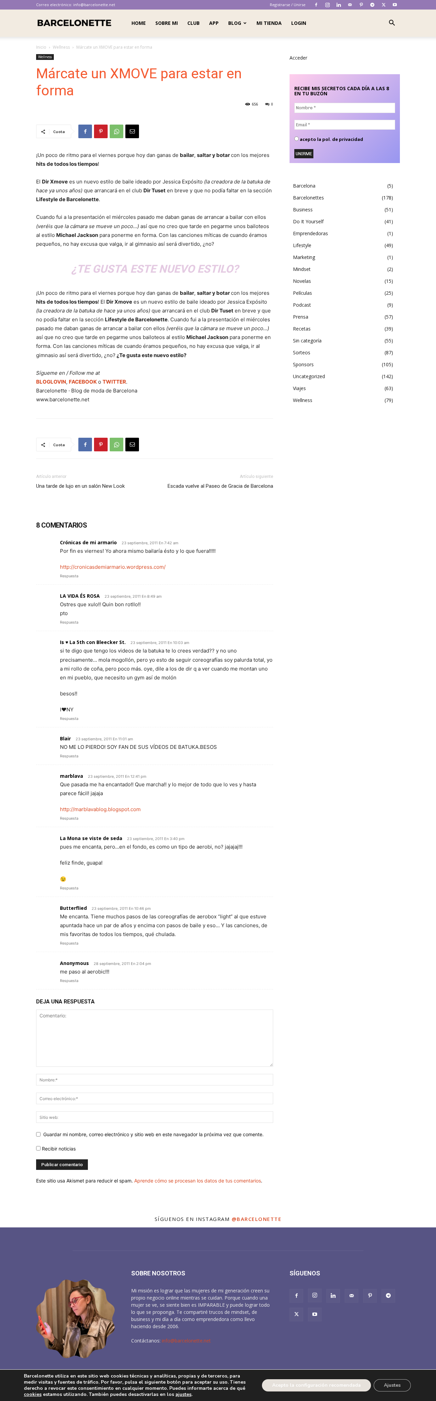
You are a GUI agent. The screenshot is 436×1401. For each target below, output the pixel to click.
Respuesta (69, 576)
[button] (392, 23)
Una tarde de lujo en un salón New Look (80, 486)
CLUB (193, 23)
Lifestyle (302, 245)
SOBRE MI (166, 23)
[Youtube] (395, 5)
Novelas (302, 281)
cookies (33, 1394)
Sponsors (303, 364)
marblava (71, 776)
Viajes (299, 388)
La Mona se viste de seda (91, 838)
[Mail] (350, 5)
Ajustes (392, 1385)
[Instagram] (327, 5)
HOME (138, 23)
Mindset (302, 269)
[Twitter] (383, 5)
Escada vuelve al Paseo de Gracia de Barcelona (220, 486)
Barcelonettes (308, 197)
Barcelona (304, 185)
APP (214, 23)
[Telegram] (372, 5)
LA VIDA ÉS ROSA (80, 596)
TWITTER (114, 382)
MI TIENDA (269, 23)
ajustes (183, 1394)
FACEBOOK (83, 382)
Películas (302, 293)
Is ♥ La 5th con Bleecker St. (93, 642)
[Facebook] (316, 5)
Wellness (61, 47)
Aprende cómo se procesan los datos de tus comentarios (197, 1180)
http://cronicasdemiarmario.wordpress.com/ (113, 567)
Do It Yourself (308, 221)
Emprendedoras (310, 233)
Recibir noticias (58, 1149)
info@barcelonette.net (94, 4)
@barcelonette (257, 1218)
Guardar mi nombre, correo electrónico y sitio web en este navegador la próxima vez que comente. (153, 1134)
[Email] (132, 131)
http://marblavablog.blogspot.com (100, 809)
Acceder (298, 57)
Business (303, 209)
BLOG (234, 23)
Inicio (41, 47)
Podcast (302, 305)
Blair (65, 738)
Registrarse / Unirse (288, 4)
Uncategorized (309, 376)
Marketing (304, 257)
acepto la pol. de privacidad (331, 139)
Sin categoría (307, 340)
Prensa (300, 316)
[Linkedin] (338, 5)
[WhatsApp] (116, 131)
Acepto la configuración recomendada (316, 1385)
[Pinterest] (361, 5)
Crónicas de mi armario (88, 542)
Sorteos (301, 352)
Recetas (302, 328)
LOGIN (298, 23)
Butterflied (73, 908)
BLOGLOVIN (51, 382)
